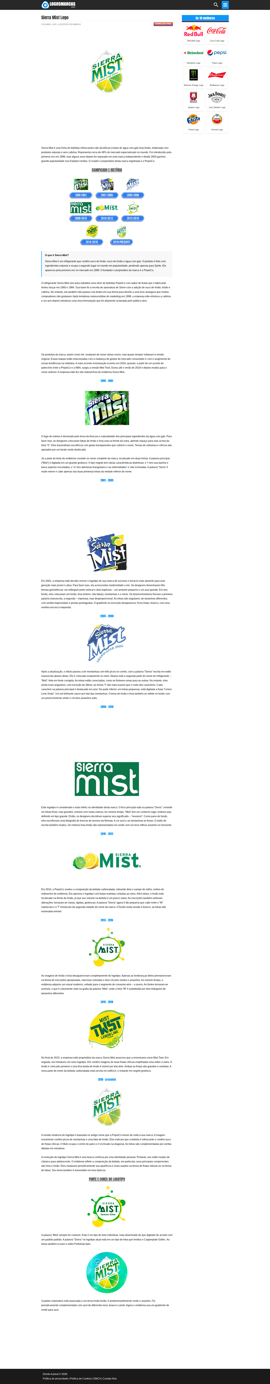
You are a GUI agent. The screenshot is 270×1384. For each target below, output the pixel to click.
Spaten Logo (193, 107)
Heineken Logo (193, 63)
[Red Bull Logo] (194, 30)
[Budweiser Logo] (217, 74)
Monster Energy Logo (193, 85)
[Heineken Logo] (194, 52)
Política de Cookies (81, 1378)
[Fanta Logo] (194, 119)
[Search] (216, 6)
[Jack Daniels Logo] (217, 97)
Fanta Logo (194, 129)
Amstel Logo (217, 129)
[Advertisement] (107, 40)
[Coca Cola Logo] (217, 30)
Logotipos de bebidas (69, 24)
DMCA (97, 1378)
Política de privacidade (55, 1378)
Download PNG (163, 24)
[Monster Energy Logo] (194, 74)
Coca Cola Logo (217, 41)
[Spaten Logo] (194, 97)
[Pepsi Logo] (217, 52)
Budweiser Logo (217, 85)
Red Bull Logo (193, 41)
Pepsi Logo (217, 63)
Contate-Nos (110, 1378)
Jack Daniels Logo (217, 107)
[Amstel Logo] (217, 119)
